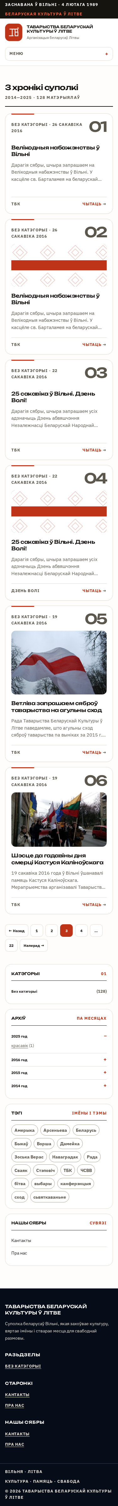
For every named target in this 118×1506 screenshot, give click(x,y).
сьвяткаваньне (49, 1197)
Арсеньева (55, 1130)
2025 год (19, 1036)
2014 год (19, 1085)
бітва (19, 1183)
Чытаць (94, 204)
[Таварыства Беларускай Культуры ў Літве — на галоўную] (13, 32)
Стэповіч (45, 1170)
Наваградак (65, 1157)
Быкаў (21, 1144)
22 (11, 945)
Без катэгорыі (29, 124)
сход (19, 1197)
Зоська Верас (28, 1157)
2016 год (19, 1059)
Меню (16, 53)
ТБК (68, 1170)
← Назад (16, 930)
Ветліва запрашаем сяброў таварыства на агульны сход (56, 706)
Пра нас (19, 1253)
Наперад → (34, 945)
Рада (92, 1157)
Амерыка (24, 1130)
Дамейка (70, 1144)
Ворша (44, 1144)
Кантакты (21, 1240)
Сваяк (20, 1170)
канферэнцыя (75, 1183)
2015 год (19, 1072)
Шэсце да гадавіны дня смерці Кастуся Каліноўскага (57, 859)
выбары (43, 1183)
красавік (19, 1045)
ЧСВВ (86, 1170)
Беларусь (86, 1130)
